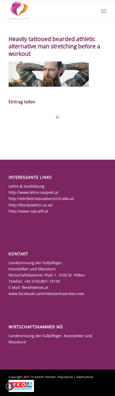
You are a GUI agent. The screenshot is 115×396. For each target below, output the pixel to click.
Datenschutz (84, 377)
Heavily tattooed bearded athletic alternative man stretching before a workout (54, 46)
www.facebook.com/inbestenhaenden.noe (46, 293)
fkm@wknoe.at (35, 287)
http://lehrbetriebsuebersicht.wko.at (41, 198)
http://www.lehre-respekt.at (33, 192)
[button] (9, 386)
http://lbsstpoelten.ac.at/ (31, 205)
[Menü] (103, 11)
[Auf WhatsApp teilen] (57, 117)
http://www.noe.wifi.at (28, 211)
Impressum (65, 377)
